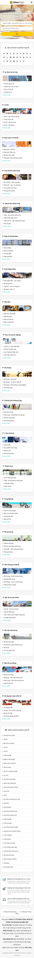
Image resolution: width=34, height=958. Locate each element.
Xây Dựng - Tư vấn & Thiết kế (12, 382)
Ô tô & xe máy (8, 823)
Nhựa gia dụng (8, 552)
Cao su (6, 747)
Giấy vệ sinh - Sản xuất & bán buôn (14, 221)
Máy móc (7, 302)
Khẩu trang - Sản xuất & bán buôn (14, 680)
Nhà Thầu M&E (8, 388)
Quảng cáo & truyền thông (12, 831)
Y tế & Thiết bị (9, 433)
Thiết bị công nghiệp (10, 510)
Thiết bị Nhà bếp (8, 543)
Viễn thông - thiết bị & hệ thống (13, 576)
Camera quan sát (9, 83)
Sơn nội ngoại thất (9, 650)
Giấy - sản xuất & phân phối (12, 215)
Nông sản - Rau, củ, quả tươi (12, 185)
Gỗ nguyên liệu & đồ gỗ (12, 696)
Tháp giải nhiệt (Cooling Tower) (13, 158)
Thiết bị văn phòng (9, 418)
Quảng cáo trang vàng (18, 888)
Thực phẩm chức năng (10, 448)
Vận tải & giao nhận (12, 597)
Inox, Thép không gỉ (10, 477)
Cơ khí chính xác (8, 119)
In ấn (5, 795)
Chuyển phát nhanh (10, 617)
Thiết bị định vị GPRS (10, 585)
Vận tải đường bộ (9, 612)
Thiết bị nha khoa (9, 453)
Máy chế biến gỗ (9, 322)
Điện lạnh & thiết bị (11, 138)
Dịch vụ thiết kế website (18, 899)
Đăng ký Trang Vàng (10, 912)
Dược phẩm (7, 445)
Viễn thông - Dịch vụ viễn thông (13, 582)
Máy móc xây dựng (9, 313)
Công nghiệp (8, 499)
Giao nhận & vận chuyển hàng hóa (14, 615)
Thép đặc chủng (9, 483)
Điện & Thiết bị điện (11, 236)
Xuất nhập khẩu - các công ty (12, 280)
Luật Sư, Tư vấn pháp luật (11, 346)
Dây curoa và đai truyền (11, 513)
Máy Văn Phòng (8, 412)
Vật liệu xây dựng (10, 630)
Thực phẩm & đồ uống (12, 171)
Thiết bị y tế (7, 450)
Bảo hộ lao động (10, 663)
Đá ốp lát (6, 647)
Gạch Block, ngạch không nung (13, 645)
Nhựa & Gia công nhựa (10, 811)
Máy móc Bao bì (8, 319)
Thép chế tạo (8, 486)
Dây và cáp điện (8, 251)
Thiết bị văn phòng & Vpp (13, 400)
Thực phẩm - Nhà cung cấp (12, 182)
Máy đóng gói (8, 316)
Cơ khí (6, 105)
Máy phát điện (8, 256)
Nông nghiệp (8, 819)
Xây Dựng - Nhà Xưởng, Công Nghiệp (15, 385)
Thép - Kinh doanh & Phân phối (13, 480)
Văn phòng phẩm (9, 420)
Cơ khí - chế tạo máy (10, 122)
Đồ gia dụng (8, 532)
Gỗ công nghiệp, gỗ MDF (11, 716)
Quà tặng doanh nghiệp (11, 827)
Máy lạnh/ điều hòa (9, 152)
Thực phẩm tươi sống (10, 188)
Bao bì (5, 739)
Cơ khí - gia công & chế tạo (12, 116)
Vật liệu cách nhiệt (9, 155)
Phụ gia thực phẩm (9, 191)
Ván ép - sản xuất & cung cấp (12, 710)
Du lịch (6, 775)
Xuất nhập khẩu (10, 269)
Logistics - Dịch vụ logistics (12, 286)
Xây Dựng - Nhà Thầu (10, 379)
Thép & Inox (9, 466)
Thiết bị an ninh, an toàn (11, 86)
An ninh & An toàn (11, 72)
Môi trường (7, 807)
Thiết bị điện (7, 248)
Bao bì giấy (7, 223)
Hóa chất (6, 791)
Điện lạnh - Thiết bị (9, 149)
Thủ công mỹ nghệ (9, 843)
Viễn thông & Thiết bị (11, 565)
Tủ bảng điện (7, 253)
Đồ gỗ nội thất (8, 713)
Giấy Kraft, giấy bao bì (10, 218)
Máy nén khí (7, 519)
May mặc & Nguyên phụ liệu (12, 799)
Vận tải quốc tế (8, 283)
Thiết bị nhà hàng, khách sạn (12, 546)
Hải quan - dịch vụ (9, 289)
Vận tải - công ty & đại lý (11, 609)
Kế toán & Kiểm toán (10, 349)
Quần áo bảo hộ (8, 683)
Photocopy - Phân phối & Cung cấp (14, 415)
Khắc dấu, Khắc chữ (10, 355)
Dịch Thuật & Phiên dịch (11, 352)
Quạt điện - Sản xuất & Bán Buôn (13, 549)
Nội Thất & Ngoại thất (10, 815)
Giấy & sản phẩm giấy (12, 203)
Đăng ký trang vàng (18, 879)
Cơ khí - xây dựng (9, 125)
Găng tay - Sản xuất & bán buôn (13, 677)
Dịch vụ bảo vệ (8, 89)
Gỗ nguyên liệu (8, 707)
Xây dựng (7, 368)
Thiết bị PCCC (8, 92)
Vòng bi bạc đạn (8, 516)
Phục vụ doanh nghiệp (13, 335)
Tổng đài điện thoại (9, 579)
